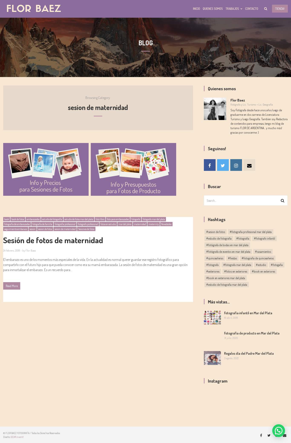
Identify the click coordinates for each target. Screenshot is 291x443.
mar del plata (124, 224)
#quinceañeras (214, 258)
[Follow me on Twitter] (223, 165)
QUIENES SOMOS (213, 9)
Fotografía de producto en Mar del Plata (251, 333)
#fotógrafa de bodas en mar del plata (227, 245)
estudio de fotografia (52, 219)
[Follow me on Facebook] (210, 165)
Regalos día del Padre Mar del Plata (249, 353)
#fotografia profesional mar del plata (251, 232)
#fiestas (232, 258)
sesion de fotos (45, 229)
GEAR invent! (17, 437)
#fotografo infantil (264, 238)
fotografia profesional (65, 224)
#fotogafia (277, 265)
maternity (153, 224)
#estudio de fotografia (219, 238)
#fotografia (242, 238)
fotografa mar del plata (154, 219)
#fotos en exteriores (235, 271)
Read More (12, 286)
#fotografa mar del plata (237, 265)
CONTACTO (251, 9)
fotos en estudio (108, 224)
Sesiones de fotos (86, 229)
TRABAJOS (232, 9)
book (6, 219)
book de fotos (18, 219)
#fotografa (212, 265)
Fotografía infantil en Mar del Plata (248, 313)
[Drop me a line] (249, 165)
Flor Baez (31, 250)
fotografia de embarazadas (17, 224)
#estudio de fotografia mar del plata (226, 284)
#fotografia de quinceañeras (258, 258)
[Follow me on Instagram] (236, 165)
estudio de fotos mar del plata (79, 219)
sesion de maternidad (65, 229)
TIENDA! (280, 8)
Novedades (166, 224)
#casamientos (263, 251)
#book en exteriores (263, 271)
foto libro (100, 219)
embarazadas (33, 219)
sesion (33, 229)
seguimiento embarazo (15, 229)
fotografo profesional (88, 224)
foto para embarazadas (118, 219)
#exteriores (212, 271)
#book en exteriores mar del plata (225, 278)
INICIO (196, 9)
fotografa (135, 219)
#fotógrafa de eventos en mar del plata (228, 251)
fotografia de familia (42, 224)
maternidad (140, 224)
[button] (278, 430)
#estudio (261, 265)
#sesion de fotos (215, 232)
